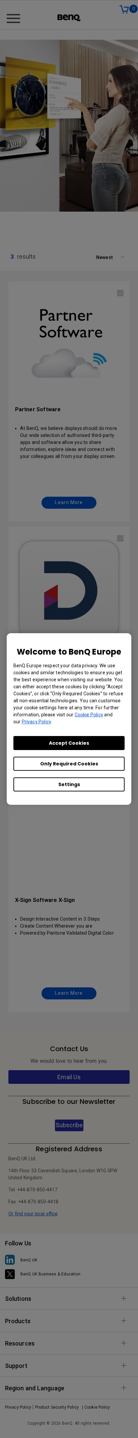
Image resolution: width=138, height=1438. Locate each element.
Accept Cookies (69, 743)
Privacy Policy (36, 721)
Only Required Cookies (69, 763)
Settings (69, 784)
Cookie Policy (89, 714)
